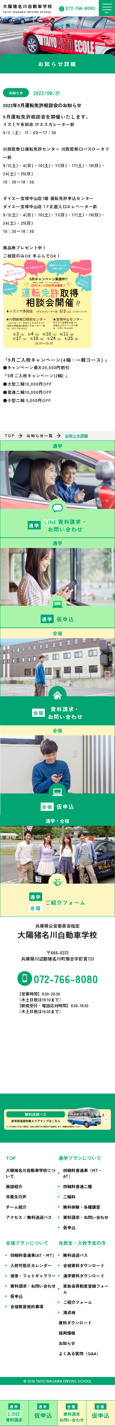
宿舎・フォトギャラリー (33, 1276)
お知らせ (67, 1343)
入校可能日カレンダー (31, 1265)
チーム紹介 (16, 1207)
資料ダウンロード (75, 1323)
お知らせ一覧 (40, 435)
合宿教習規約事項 (26, 1306)
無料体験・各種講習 (81, 1207)
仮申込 (69, 1227)
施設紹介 (14, 1186)
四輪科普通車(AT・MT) (32, 1255)
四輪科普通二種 (77, 1186)
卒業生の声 (16, 1197)
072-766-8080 (80, 7)
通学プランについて (80, 1157)
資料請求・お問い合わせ (86, 1217)
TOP (9, 435)
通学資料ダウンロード (83, 1276)
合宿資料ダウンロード (83, 1265)
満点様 (69, 1312)
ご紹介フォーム (77, 1302)
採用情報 (67, 1333)
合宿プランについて (27, 1242)
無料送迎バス (75, 1255)
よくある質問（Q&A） (80, 1353)
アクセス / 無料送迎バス (29, 1217)
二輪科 (69, 1197)
